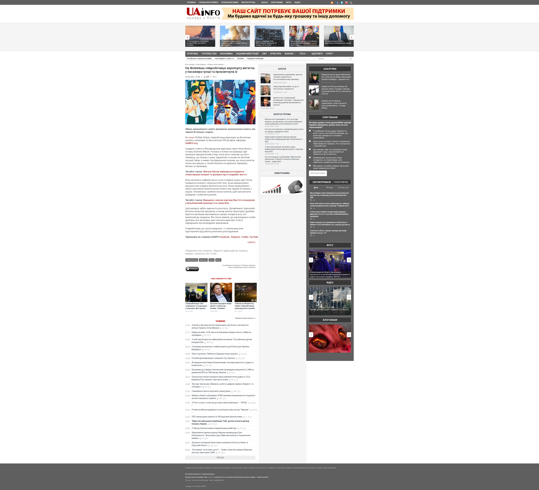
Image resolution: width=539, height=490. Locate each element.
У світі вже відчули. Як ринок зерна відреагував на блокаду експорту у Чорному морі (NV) (284, 149)
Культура (275, 53)
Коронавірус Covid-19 (224, 59)
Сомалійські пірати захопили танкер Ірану (211, 391)
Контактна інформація (200, 480)
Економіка (226, 53)
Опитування (330, 117)
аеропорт (203, 260)
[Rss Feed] (331, 3)
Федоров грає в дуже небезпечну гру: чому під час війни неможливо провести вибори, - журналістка (336, 76)
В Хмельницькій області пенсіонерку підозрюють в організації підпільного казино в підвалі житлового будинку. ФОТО (330, 274)
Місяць (329, 187)
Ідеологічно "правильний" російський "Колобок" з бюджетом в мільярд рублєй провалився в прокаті (288, 101)
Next (352, 37)
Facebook (224, 237)
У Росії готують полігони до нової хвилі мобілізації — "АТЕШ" (219, 402)
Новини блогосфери (215, 64)
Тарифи (240, 59)
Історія (251, 468)
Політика (192, 53)
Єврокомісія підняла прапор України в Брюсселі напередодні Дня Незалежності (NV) (283, 139)
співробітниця (191, 260)
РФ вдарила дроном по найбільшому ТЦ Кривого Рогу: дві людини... (234, 43)
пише (191, 137)
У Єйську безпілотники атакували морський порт (214, 428)
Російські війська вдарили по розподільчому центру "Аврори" (220, 410)
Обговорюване (322, 182)
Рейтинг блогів (322, 468)
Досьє (264, 2)
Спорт (329, 53)
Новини (220, 321)
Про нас (188, 480)
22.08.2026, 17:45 (272, 134)
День (316, 187)
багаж (218, 260)
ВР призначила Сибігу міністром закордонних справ (338, 42)
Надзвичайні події (247, 53)
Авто (263, 468)
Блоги (282, 69)
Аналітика (330, 69)
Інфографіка (282, 173)
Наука (245, 468)
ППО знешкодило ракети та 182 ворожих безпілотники (217, 417)
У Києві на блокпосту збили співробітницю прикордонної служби (245, 305)
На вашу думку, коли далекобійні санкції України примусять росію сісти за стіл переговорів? (330, 124)
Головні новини (197, 468)
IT (266, 468)
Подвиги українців (255, 59)
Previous (186, 37)
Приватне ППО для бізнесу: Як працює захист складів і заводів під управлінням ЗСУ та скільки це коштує (336, 90)
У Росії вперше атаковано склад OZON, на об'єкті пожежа (197, 43)
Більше (220, 457)
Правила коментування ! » (245, 318)
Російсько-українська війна (199, 59)
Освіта (257, 468)
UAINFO (251, 242)
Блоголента (311, 468)
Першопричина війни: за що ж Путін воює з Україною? (286, 87)
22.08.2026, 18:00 (272, 126)
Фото (288, 2)
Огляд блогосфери (208, 2)
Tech (301, 54)
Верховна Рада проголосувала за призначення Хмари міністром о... (303, 43)
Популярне (341, 182)
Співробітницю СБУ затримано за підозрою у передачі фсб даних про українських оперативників (196, 308)
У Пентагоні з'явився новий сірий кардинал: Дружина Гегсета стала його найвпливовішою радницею (329, 214)
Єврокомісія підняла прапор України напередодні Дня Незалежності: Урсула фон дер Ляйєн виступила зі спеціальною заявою (221, 435)
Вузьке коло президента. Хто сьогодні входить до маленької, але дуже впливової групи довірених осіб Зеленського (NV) (283, 121)
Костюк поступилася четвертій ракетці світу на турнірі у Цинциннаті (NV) (284, 130)
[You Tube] (346, 3)
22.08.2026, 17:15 (272, 154)
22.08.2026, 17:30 (272, 144)
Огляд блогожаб (229, 2)
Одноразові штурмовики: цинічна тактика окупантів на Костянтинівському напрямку (287, 76)
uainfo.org (211, 477)
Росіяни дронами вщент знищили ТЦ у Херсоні (213, 358)
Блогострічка (247, 2)
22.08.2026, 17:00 (272, 164)
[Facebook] (336, 3)
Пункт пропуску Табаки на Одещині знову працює (214, 354)
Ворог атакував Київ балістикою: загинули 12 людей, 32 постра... (266, 43)
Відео (297, 2)
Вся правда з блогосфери (195, 64)
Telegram (235, 237)
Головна (191, 2)
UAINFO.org (191, 143)
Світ (264, 53)
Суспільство (209, 53)
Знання (288, 54)
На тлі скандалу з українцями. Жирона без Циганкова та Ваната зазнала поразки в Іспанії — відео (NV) (283, 159)
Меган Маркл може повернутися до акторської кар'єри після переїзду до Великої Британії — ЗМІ (329, 195)
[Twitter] (341, 3)
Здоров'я (316, 53)
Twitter (244, 237)
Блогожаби (277, 2)
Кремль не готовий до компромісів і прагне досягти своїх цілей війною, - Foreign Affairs (334, 104)
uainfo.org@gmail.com (216, 480)
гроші (211, 260)
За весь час (343, 187)
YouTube (253, 237)
